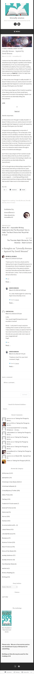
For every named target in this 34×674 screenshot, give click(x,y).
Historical (5, 512)
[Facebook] (19, 24)
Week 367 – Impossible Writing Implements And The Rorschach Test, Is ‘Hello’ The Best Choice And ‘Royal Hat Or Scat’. (15, 230)
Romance (5, 538)
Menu (18, 31)
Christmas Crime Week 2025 (11, 482)
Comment (24, 394)
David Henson (14, 288)
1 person (17, 300)
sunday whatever (7, 555)
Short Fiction (17, 48)
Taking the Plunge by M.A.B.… (22, 460)
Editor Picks (5, 495)
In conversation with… (9, 525)
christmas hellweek (8, 486)
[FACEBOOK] (19, 666)
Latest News (6, 529)
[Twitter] (15, 24)
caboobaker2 (11, 432)
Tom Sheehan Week (8, 564)
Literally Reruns (7, 48)
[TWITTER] (15, 666)
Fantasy (4, 499)
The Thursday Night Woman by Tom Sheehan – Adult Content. (19, 240)
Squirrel (17, 111)
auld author (5, 477)
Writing (4, 577)
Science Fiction (7, 542)
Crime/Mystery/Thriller (9, 490)
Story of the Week (8, 551)
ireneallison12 (16, 56)
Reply (7, 282)
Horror (4, 516)
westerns (5, 568)
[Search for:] (17, 409)
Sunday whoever (7, 559)
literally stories (17, 18)
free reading (11, 200)
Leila (3, 103)
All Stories (5, 473)
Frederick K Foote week (9, 503)
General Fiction (7, 508)
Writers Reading (7, 572)
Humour (4, 521)
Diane (8, 460)
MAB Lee (10, 446)
